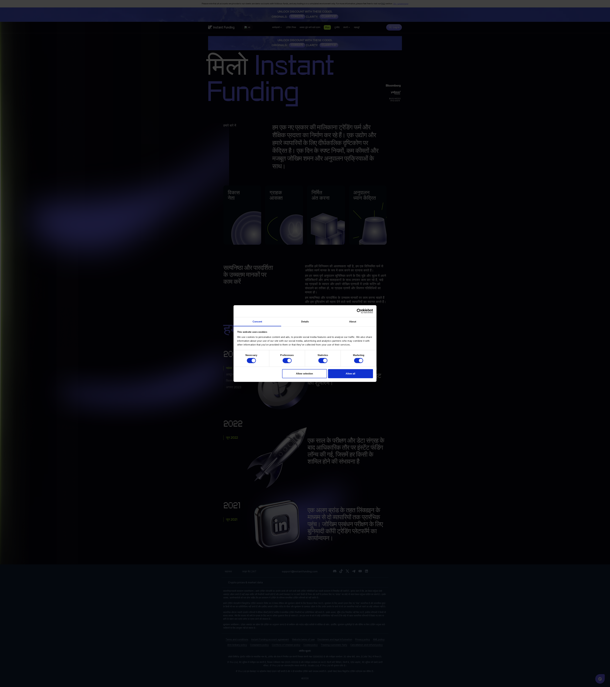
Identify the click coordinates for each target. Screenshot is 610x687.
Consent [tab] (257, 321)
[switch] (287, 360)
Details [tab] (305, 321)
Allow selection (304, 373)
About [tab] (352, 321)
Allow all (350, 373)
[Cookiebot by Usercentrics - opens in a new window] (359, 311)
